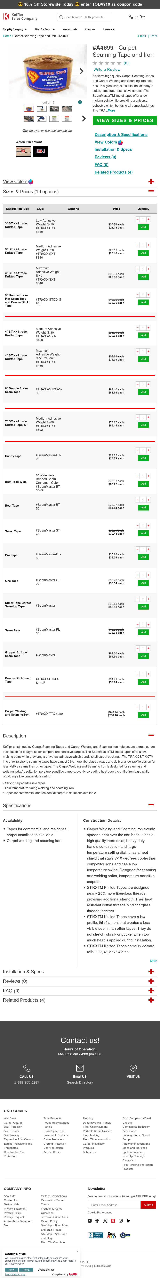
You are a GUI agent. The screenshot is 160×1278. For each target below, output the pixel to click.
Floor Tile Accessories (96, 1139)
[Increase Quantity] (148, 219)
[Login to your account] (136, 17)
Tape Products (52, 1118)
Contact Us (11, 1200)
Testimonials (11, 1204)
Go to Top (152, 1267)
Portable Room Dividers (97, 1131)
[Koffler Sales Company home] (22, 17)
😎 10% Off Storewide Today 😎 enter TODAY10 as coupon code (80, 4)
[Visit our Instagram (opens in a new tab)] (121, 1221)
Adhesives (89, 1152)
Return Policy (49, 1221)
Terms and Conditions (54, 1217)
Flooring (88, 1118)
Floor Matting (91, 1135)
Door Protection (53, 1147)
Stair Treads (11, 1131)
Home (7, 36)
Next (82, 71)
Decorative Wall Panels (97, 1122)
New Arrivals (70, 29)
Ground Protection (55, 1143)
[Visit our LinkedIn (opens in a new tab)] (129, 1221)
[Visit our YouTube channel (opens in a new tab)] (90, 1221)
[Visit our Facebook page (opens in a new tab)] (97, 1221)
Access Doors (52, 1152)
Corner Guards (13, 1122)
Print (154, 36)
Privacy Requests (14, 1217)
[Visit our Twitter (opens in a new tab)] (105, 1221)
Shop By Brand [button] (43, 29)
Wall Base (10, 1118)
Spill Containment (133, 1152)
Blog (6, 1225)
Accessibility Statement (18, 1221)
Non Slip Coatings (134, 1156)
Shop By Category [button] (13, 29)
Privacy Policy (12, 1212)
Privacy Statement (15, 1208)
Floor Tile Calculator (53, 1242)
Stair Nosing (11, 1135)
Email (142, 36)
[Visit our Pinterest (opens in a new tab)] (113, 1221)
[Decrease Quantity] (138, 219)
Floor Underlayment (95, 1126)
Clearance (109, 29)
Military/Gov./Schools (54, 1195)
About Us (9, 1195)
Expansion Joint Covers (18, 1139)
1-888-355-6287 (102, 1266)
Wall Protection (13, 1126)
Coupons (90, 29)
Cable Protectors (54, 1139)
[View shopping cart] (142, 17)
